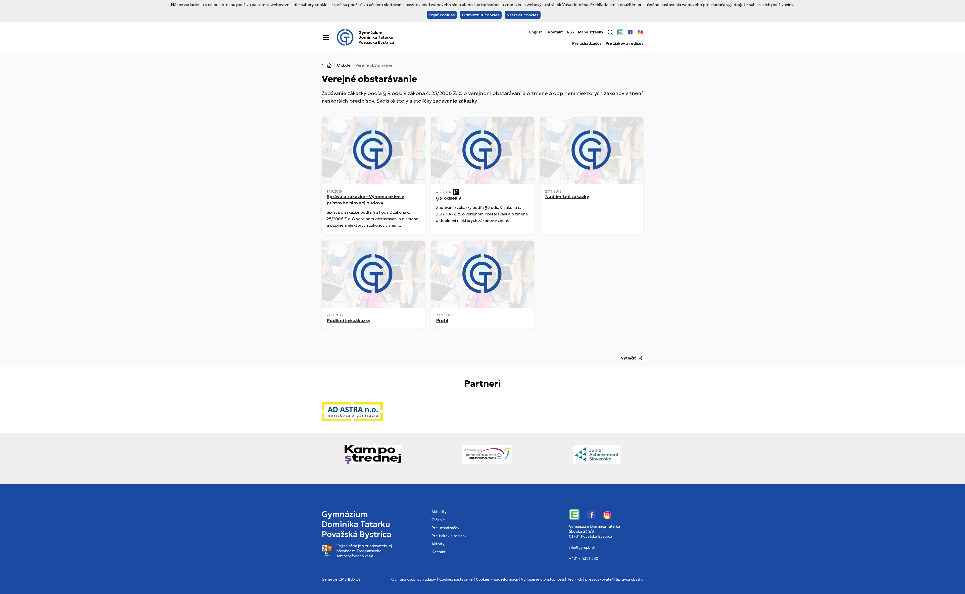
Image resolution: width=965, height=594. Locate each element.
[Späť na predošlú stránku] (324, 65)
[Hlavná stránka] (329, 65)
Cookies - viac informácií (497, 579)
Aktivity (438, 543)
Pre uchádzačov (587, 43)
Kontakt (555, 32)
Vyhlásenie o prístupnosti (542, 579)
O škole (343, 65)
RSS (570, 32)
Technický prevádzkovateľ (590, 579)
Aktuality (439, 511)
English (536, 32)
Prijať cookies (442, 14)
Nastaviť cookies (523, 14)
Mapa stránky (590, 32)
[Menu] (326, 37)
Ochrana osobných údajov (413, 579)
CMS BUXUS (350, 579)
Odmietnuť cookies (481, 14)
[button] (610, 32)
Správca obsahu (629, 579)
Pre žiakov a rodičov (624, 43)
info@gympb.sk (582, 547)
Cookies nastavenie (456, 579)
